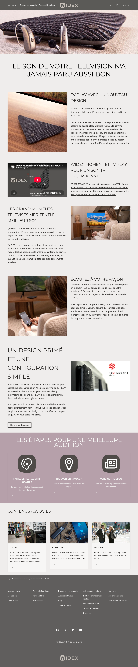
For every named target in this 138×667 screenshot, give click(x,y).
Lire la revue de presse (19, 425)
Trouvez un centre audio (68, 591)
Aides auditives (14, 591)
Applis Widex (13, 600)
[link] (27, 476)
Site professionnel (115, 596)
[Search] (110, 5)
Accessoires (12, 596)
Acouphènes (38, 600)
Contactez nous (64, 605)
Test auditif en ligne (47, 5)
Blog (60, 600)
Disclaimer (87, 613)
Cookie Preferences (91, 603)
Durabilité (112, 591)
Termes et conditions (91, 608)
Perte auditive (38, 596)
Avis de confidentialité (92, 591)
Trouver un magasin (28, 5)
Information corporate (117, 600)
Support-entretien (65, 596)
